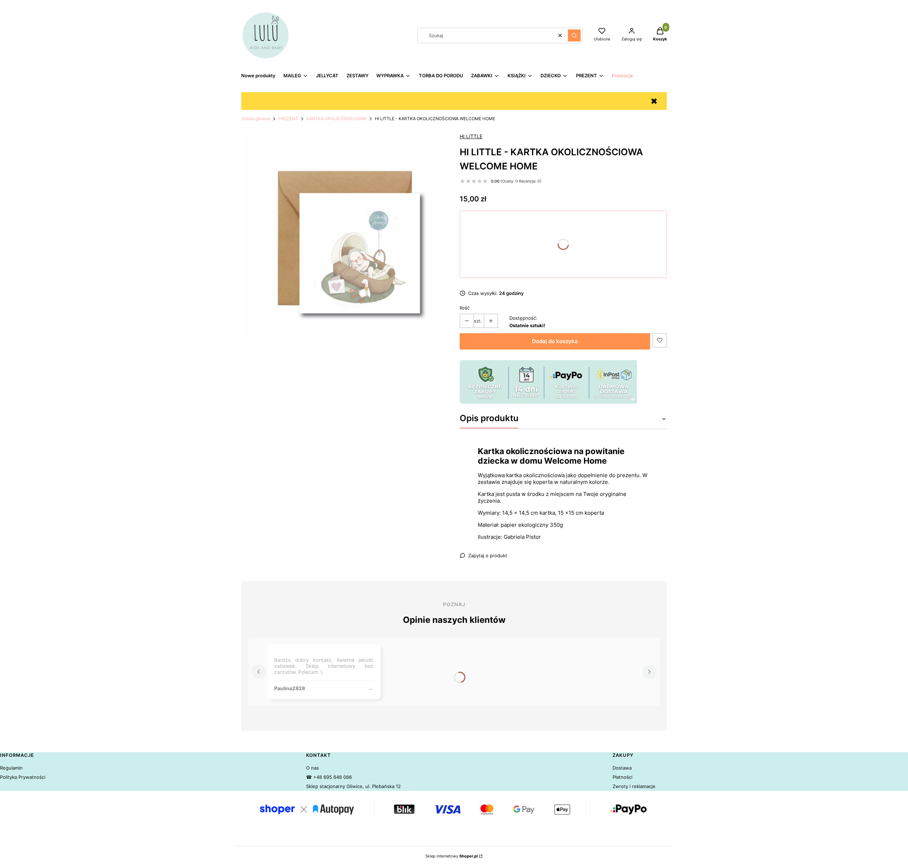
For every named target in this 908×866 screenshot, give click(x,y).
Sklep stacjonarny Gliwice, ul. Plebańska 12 (353, 786)
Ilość (465, 308)
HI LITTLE (471, 136)
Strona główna (255, 118)
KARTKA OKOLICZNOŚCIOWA (336, 118)
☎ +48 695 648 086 (329, 777)
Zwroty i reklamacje (634, 786)
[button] (574, 35)
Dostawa (622, 768)
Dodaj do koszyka (555, 341)
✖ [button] (654, 101)
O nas (312, 768)
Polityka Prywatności (22, 777)
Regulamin (11, 768)
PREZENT (288, 118)
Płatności (622, 777)
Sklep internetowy (451, 856)
